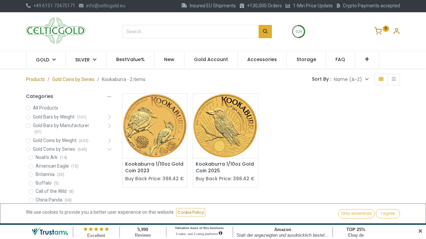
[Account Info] (396, 32)
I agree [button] (388, 213)
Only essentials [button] (356, 213)
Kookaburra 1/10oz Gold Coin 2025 (225, 167)
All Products (45, 108)
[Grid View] (381, 79)
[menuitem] (130, 59)
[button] (367, 59)
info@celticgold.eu (105, 5)
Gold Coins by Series (73, 79)
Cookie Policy (190, 212)
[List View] (393, 79)
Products (35, 79)
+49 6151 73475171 (54, 5)
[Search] (265, 31)
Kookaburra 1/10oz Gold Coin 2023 (154, 167)
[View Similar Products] (182, 119)
